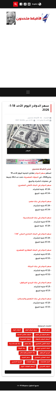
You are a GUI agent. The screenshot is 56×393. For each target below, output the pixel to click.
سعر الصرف (26, 357)
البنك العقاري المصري (42, 357)
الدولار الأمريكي (44, 366)
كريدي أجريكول (45, 353)
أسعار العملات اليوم (28, 366)
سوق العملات (31, 362)
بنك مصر (33, 202)
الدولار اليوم (17, 330)
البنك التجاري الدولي (28, 234)
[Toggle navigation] (28, 92)
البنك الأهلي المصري (28, 186)
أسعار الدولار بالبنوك (42, 339)
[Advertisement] (28, 56)
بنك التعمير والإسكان (28, 299)
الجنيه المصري (17, 362)
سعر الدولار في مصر (43, 335)
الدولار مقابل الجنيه (24, 335)
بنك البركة (33, 267)
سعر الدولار (40, 173)
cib (31, 348)
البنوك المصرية (31, 177)
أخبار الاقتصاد (45, 362)
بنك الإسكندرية (30, 218)
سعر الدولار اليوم (31, 330)
